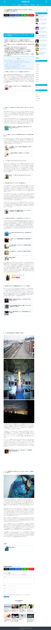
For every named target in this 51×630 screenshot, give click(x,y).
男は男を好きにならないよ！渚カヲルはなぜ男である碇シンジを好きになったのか (43, 16)
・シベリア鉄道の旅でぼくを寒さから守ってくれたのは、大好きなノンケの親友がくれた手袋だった (18, 68)
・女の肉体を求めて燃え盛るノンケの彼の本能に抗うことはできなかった (15, 65)
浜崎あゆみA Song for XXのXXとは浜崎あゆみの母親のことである (43, 41)
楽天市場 (18, 277)
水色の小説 (37, 81)
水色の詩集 (37, 62)
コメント (5, 576)
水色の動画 (37, 77)
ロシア (13, 566)
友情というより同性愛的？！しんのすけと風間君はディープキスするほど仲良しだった (43, 28)
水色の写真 (37, 75)
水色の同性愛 (5, 566)
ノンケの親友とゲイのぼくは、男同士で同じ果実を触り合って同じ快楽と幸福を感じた (43, 53)
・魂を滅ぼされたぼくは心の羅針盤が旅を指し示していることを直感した (15, 66)
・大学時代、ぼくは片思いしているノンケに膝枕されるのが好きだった (14, 60)
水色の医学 (37, 73)
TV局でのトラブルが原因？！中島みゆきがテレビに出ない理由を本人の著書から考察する (43, 45)
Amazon (13, 277)
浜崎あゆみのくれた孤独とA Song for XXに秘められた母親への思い (43, 32)
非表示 (20, 58)
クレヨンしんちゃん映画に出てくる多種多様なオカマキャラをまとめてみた (43, 49)
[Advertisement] (19, 24)
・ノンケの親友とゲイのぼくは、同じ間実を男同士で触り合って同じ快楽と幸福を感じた (17, 62)
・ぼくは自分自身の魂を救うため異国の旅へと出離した (12, 67)
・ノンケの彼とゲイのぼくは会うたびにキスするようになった (13, 63)
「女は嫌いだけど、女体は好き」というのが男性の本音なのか (43, 19)
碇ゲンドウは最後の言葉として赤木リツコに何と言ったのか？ (43, 23)
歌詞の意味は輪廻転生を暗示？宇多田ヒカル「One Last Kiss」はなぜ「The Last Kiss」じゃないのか (43, 36)
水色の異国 (10, 566)
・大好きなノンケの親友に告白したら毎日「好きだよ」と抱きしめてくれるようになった (17, 61)
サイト (4, 591)
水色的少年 (25, 2)
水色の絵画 (37, 79)
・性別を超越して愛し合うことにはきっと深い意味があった (13, 64)
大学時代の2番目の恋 (17, 566)
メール (5, 588)
